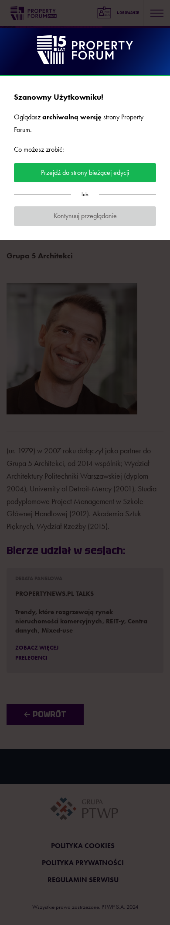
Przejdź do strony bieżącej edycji (85, 172)
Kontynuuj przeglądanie (85, 216)
